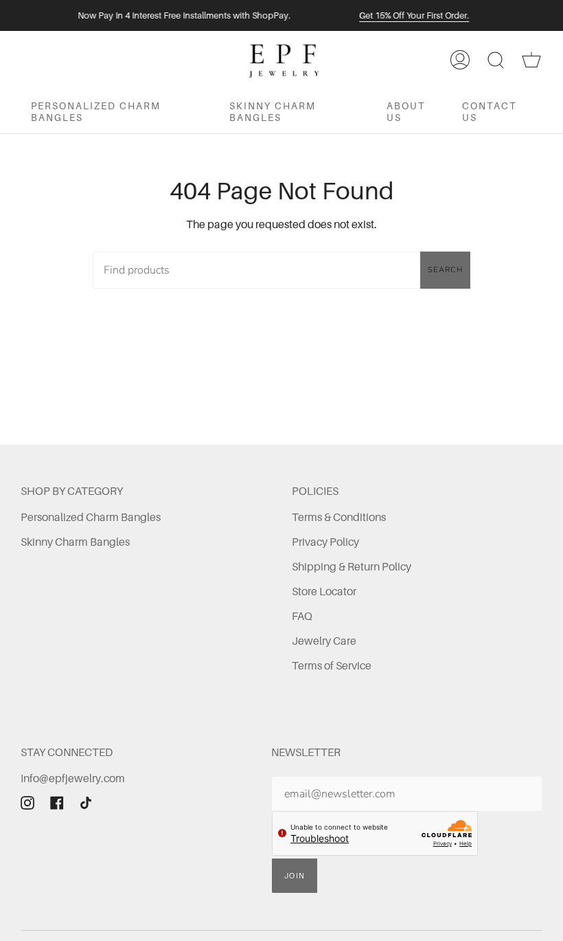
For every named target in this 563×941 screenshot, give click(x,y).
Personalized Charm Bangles (91, 517)
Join (294, 876)
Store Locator (324, 591)
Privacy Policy (325, 542)
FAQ (302, 616)
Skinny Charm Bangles (75, 542)
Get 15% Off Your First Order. (414, 15)
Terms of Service (331, 665)
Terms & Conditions (339, 517)
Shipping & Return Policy (351, 566)
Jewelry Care (324, 640)
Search (445, 270)
